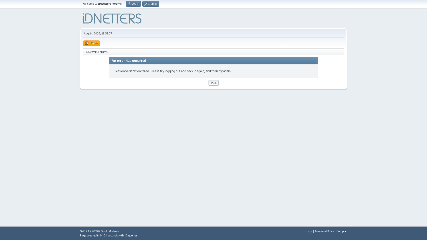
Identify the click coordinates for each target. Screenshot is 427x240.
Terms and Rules (324, 231)
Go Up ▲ (341, 231)
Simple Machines (110, 231)
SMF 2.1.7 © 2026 (90, 231)
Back (213, 82)
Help (309, 231)
